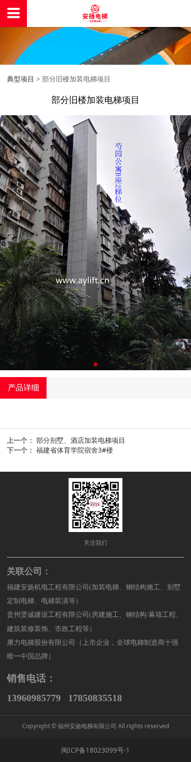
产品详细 (23, 387)
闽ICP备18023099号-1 (95, 750)
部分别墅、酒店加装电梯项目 (80, 440)
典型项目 (20, 78)
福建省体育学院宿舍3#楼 (74, 450)
